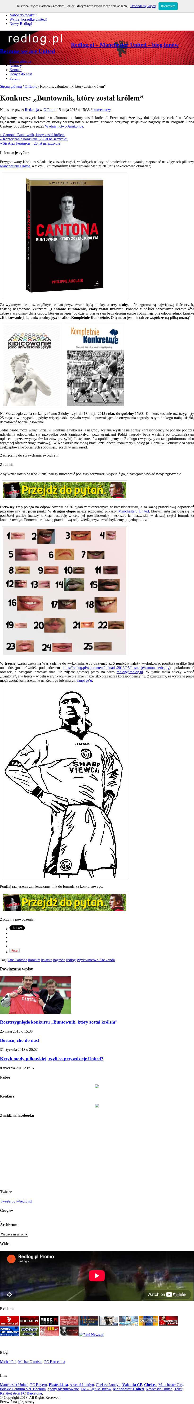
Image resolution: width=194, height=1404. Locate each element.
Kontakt (15, 70)
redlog (71, 960)
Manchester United (14, 1385)
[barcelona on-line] (88, 1324)
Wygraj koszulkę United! (28, 19)
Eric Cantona (17, 960)
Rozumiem (168, 6)
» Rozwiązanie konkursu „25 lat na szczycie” (34, 139)
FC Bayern (38, 1385)
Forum (14, 78)
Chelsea (150, 1385)
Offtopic (31, 86)
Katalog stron (10, 1393)
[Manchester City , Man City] (128, 1324)
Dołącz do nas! (20, 74)
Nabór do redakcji (22, 15)
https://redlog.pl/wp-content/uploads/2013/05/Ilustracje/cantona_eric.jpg (116, 668)
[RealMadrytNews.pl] (91, 1335)
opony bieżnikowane (63, 1389)
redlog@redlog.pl (130, 672)
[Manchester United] (9, 1324)
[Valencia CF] (148, 1324)
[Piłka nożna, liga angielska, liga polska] (29, 1335)
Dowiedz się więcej (143, 6)
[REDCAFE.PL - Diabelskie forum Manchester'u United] (29, 1324)
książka (46, 960)
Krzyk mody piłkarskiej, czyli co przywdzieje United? (51, 1058)
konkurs (34, 960)
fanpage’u (84, 680)
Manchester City (171, 1385)
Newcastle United (159, 1389)
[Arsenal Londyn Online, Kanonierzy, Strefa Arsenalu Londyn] (69, 1335)
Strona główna (20, 61)
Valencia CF (132, 1385)
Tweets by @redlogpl (16, 1201)
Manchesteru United (15, 166)
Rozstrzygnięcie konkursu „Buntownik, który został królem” (59, 1022)
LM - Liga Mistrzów (96, 1389)
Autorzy (15, 66)
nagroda (59, 960)
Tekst (178, 1389)
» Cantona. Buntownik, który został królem (32, 135)
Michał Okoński (30, 1362)
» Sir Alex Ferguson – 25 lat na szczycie (30, 143)
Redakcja (32, 110)
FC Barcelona (54, 1362)
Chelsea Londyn (108, 1385)
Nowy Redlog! (20, 24)
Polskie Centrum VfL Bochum (23, 1389)
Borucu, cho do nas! (19, 1040)
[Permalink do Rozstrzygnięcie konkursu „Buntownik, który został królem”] (35, 1013)
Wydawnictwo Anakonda (64, 126)
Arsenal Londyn (82, 1385)
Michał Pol (8, 1362)
